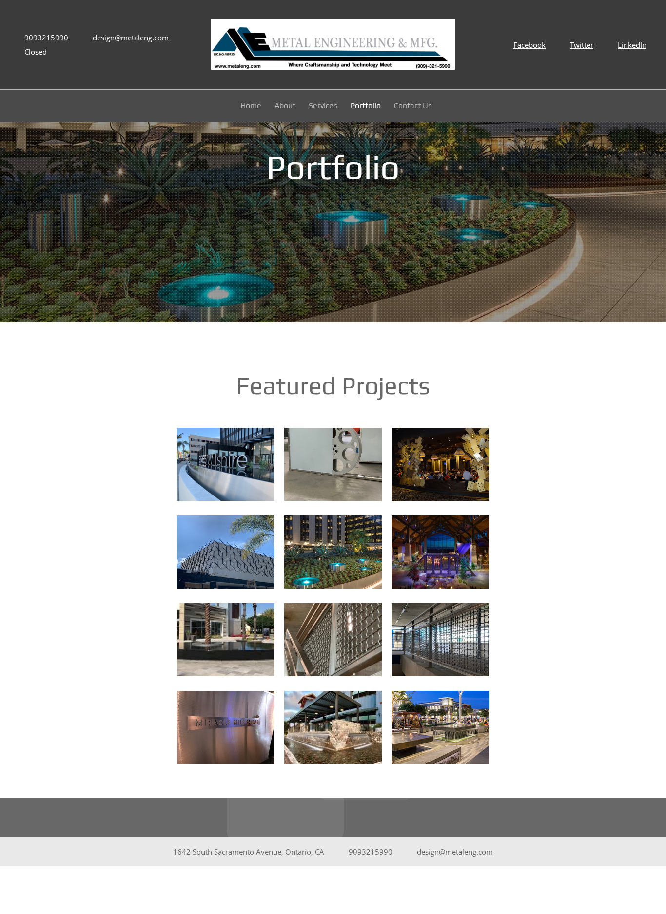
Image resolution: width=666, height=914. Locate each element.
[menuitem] (251, 107)
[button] (225, 467)
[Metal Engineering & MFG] (333, 44)
